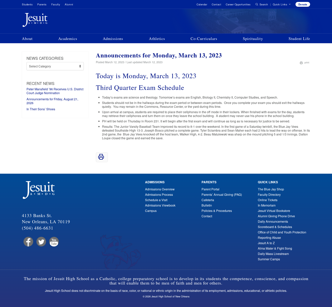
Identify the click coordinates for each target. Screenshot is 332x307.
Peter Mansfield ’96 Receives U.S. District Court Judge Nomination (55, 91)
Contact (216, 4)
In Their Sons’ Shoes (41, 109)
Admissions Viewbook (160, 205)
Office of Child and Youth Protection (282, 232)
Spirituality (253, 38)
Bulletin (207, 205)
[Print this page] (101, 158)
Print (306, 62)
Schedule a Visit (156, 200)
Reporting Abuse (269, 237)
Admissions (113, 38)
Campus (151, 210)
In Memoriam (267, 205)
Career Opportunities (238, 4)
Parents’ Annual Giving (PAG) (222, 194)
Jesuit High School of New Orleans (49, 20)
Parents (42, 4)
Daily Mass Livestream (273, 253)
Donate (302, 4)
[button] (282, 4)
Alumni (69, 4)
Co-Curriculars (204, 38)
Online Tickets (267, 200)
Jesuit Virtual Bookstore (274, 210)
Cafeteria (208, 200)
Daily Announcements (273, 221)
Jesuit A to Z (266, 243)
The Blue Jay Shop (271, 189)
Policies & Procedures (217, 210)
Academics (67, 38)
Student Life (299, 38)
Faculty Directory (269, 194)
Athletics (157, 38)
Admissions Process (159, 194)
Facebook (28, 241)
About (27, 38)
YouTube (53, 241)
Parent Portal (210, 189)
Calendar (202, 4)
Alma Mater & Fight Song (275, 248)
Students (27, 4)
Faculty (55, 4)
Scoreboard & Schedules (275, 227)
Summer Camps (269, 259)
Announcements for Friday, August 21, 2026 (52, 101)
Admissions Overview (160, 189)
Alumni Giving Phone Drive (276, 216)
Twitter (41, 241)
